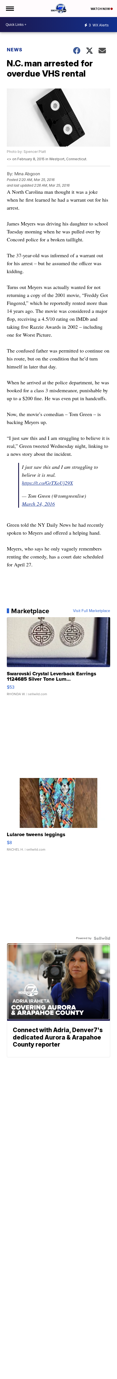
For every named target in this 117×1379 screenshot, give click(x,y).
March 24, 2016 (38, 503)
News (14, 49)
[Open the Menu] (9, 8)
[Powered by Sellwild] (102, 938)
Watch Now (100, 8)
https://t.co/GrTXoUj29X (47, 482)
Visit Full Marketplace (91, 611)
